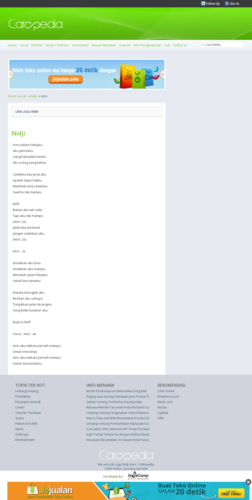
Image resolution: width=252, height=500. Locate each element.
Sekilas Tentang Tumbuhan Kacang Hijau (114, 402)
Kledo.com (165, 402)
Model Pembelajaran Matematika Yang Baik (116, 391)
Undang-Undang (26, 391)
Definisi (37, 45)
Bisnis (19, 429)
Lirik (167, 45)
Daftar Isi (180, 45)
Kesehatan (80, 45)
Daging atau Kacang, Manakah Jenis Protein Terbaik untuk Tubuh (130, 396)
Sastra (19, 418)
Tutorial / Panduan (28, 413)
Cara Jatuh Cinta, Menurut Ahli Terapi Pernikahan (120, 429)
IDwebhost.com (168, 396)
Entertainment (25, 440)
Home (12, 45)
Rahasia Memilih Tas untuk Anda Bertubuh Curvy (119, 407)
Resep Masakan (104, 45)
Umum (20, 407)
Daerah (125, 45)
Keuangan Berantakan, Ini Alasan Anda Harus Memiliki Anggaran (130, 440)
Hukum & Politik (26, 423)
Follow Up (212, 3)
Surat (24, 45)
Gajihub (163, 413)
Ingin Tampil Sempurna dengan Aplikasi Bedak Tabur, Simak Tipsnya (133, 434)
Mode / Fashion (57, 45)
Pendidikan (23, 396)
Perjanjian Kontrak (28, 402)
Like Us (234, 3)
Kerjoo (162, 407)
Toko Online (166, 391)
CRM (161, 418)
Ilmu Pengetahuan (147, 45)
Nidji (34, 96)
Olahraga (21, 434)
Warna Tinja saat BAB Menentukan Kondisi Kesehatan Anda (127, 418)
